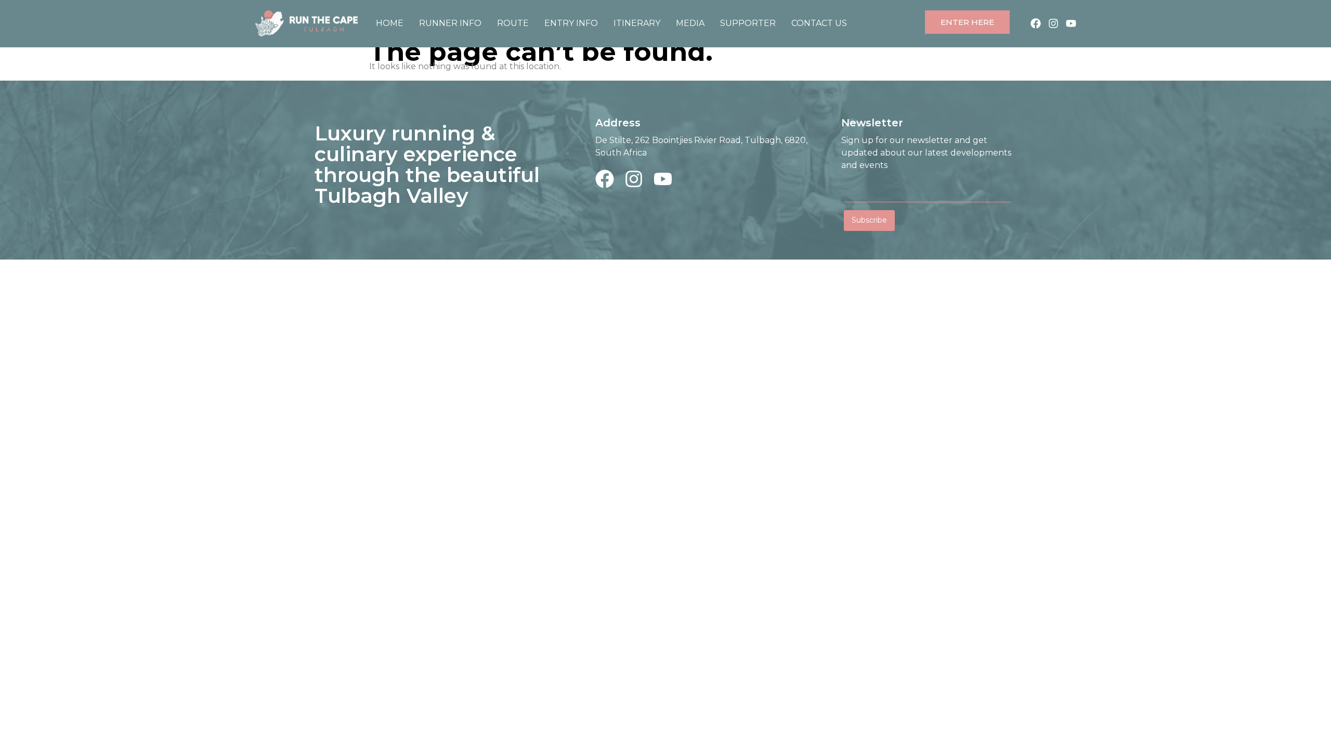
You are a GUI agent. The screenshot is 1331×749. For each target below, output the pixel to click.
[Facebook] (1035, 23)
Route (513, 23)
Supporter (748, 23)
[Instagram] (1053, 23)
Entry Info (571, 23)
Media (690, 23)
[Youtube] (1071, 23)
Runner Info (450, 23)
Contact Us (819, 23)
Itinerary (637, 23)
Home (389, 23)
